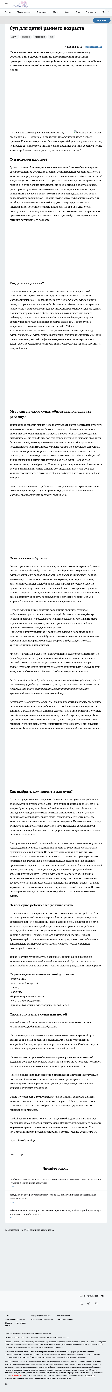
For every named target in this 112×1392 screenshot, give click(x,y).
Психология (42, 12)
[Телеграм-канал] (88, 1304)
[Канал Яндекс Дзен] (96, 1304)
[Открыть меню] (6, 4)
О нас (7, 1315)
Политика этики (63, 1315)
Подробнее (81, 1357)
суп (51, 36)
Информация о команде (40, 1315)
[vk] (13, 1155)
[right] (108, 12)
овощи (26, 36)
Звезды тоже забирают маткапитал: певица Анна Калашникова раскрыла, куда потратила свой (53, 1198)
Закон (67, 12)
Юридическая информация (42, 1319)
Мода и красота (24, 12)
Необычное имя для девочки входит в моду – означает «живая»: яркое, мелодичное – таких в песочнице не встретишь (55, 1183)
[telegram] (23, 1155)
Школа (56, 12)
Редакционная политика (15, 1319)
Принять (101, 20)
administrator (93, 46)
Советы (8, 12)
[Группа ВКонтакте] (81, 1304)
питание (40, 36)
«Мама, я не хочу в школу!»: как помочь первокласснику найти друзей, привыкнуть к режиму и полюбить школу (56, 1214)
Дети (78, 12)
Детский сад (91, 12)
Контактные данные (65, 1319)
